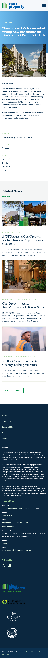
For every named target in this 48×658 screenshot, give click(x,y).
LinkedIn (6, 166)
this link (15, 113)
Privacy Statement (32, 652)
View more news (12, 391)
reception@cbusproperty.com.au (15, 522)
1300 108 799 (7, 543)
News (4, 439)
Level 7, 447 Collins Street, (12, 508)
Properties (6, 421)
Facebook (6, 159)
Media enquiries (8, 527)
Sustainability (8, 427)
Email (4, 170)
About (4, 416)
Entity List (8, 654)
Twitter (5, 162)
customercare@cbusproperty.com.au (16, 550)
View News (6, 197)
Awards (5, 433)
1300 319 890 (7, 515)
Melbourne (27, 508)
